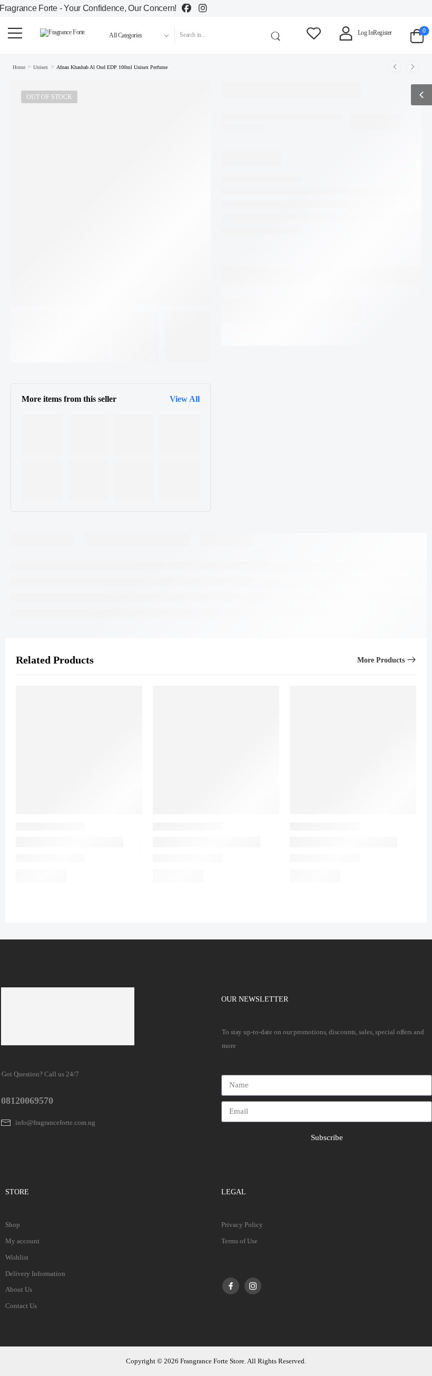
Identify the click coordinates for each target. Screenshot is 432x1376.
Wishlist (16, 1257)
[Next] (412, 67)
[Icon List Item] (190, 8)
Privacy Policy (242, 1225)
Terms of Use (239, 1241)
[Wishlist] (314, 33)
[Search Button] (277, 35)
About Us (18, 1289)
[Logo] (62, 32)
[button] (15, 33)
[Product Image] (42, 434)
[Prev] (395, 67)
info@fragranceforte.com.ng (55, 1122)
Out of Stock (49, 97)
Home (19, 67)
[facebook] (230, 1286)
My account (22, 1241)
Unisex (40, 67)
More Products (381, 660)
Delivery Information (35, 1274)
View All (185, 398)
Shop (12, 1225)
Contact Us (21, 1306)
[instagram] (252, 1286)
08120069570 (27, 1100)
